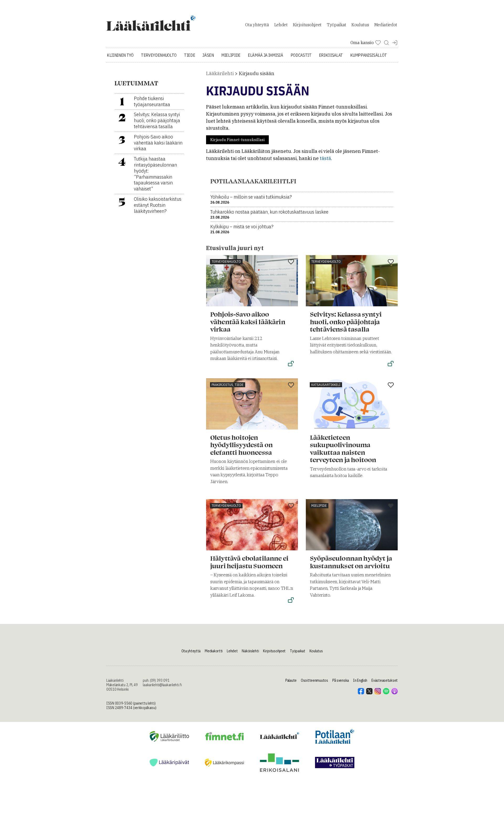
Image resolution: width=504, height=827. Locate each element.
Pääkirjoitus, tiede (228, 385)
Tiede (189, 55)
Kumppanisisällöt (368, 55)
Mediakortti (214, 651)
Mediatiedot (385, 24)
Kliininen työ (120, 55)
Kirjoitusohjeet (307, 24)
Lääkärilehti (220, 73)
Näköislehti (250, 651)
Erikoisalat (331, 55)
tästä (325, 158)
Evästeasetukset (384, 680)
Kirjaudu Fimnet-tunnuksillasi (237, 139)
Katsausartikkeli (325, 385)
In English (360, 680)
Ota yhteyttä (257, 24)
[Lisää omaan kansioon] (291, 262)
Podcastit (301, 55)
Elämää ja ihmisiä (265, 55)
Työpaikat (336, 24)
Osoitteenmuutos (314, 680)
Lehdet (281, 24)
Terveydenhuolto (159, 55)
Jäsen (208, 55)
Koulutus (360, 24)
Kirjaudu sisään (256, 73)
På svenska (340, 680)
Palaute (291, 680)
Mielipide (230, 55)
